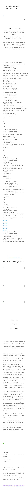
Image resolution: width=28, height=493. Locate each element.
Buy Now (5, 220)
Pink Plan (14, 328)
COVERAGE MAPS (14, 257)
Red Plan (14, 324)
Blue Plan (14, 320)
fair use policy (20, 486)
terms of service (11, 486)
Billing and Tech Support (13, 6)
